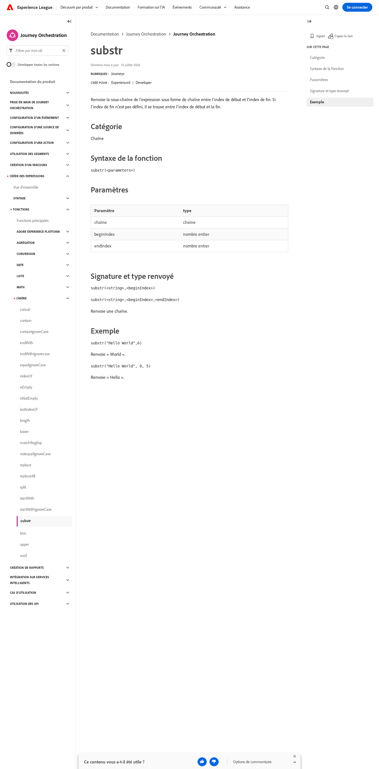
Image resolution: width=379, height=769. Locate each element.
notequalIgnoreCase (35, 453)
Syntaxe (19, 198)
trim (23, 533)
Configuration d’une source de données (34, 130)
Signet (320, 36)
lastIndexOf (28, 409)
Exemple (317, 101)
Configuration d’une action (32, 143)
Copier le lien (344, 36)
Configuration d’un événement (34, 118)
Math (20, 287)
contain (25, 320)
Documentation (105, 34)
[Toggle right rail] (309, 22)
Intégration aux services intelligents (29, 580)
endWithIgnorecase (35, 353)
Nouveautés (19, 93)
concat (25, 309)
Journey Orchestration (146, 34)
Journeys (117, 73)
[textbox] (37, 51)
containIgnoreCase (34, 331)
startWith (27, 498)
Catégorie (317, 57)
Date (20, 265)
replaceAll (27, 476)
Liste (20, 276)
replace (25, 464)
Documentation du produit (32, 81)
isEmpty (26, 387)
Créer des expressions (27, 176)
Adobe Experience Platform (38, 232)
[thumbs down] (214, 761)
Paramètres (319, 79)
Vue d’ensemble (25, 187)
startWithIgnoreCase (36, 509)
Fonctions (21, 209)
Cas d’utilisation (23, 593)
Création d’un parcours (28, 165)
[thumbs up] (202, 761)
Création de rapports (27, 568)
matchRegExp (31, 442)
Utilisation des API (24, 604)
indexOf (26, 376)
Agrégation (26, 243)
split (23, 487)
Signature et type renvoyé (329, 90)
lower (24, 431)
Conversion (26, 254)
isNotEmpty (29, 398)
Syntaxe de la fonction (327, 68)
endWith (26, 342)
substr (26, 520)
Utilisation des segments (29, 154)
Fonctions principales (33, 220)
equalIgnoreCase (33, 364)
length (25, 420)
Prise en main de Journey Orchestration (29, 105)
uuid (23, 555)
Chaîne (21, 298)
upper (24, 544)
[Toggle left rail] (69, 22)
